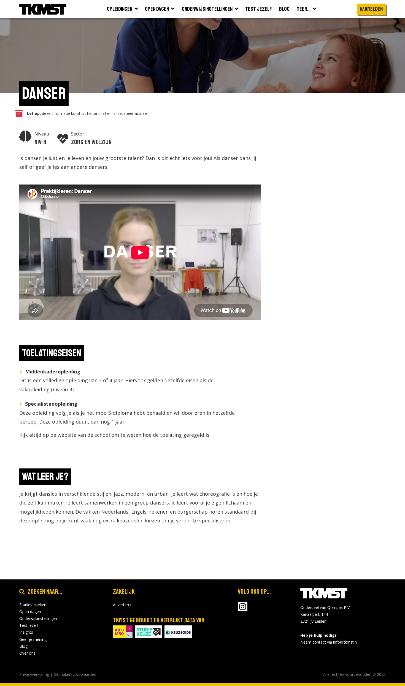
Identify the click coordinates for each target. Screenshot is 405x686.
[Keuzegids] (178, 631)
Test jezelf (28, 625)
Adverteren (123, 604)
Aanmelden (371, 9)
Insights (26, 632)
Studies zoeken (32, 604)
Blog (23, 646)
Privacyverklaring (34, 674)
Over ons (27, 653)
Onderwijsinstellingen (38, 618)
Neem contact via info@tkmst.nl (329, 642)
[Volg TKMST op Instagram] (242, 609)
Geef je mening (33, 639)
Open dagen (30, 611)
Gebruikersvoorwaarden (74, 674)
